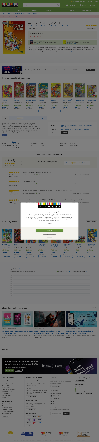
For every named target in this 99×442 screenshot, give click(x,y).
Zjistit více (49, 223)
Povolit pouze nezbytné (49, 233)
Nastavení (49, 236)
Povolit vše (49, 230)
